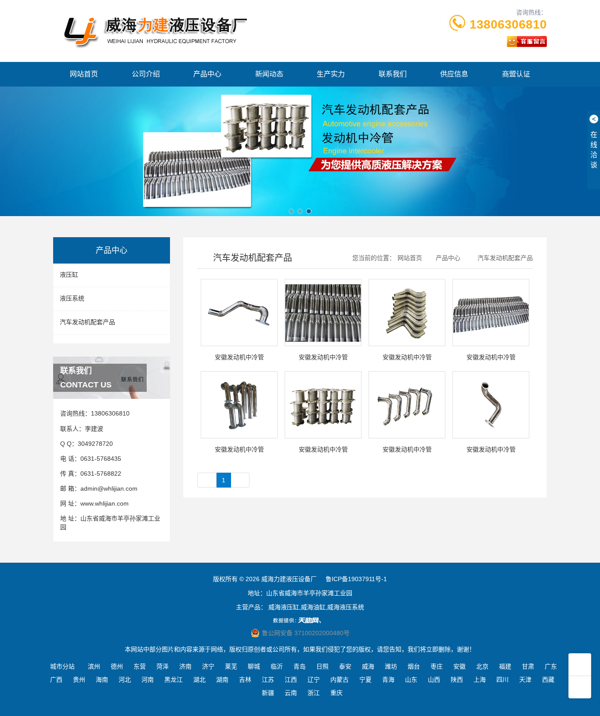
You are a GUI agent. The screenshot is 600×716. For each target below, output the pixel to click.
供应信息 (454, 74)
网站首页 (84, 74)
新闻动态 (269, 74)
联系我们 (393, 74)
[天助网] (300, 620)
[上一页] (207, 480)
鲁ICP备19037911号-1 (356, 578)
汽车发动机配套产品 (87, 321)
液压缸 (69, 274)
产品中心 (207, 74)
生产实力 (331, 74)
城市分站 (62, 666)
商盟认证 (516, 74)
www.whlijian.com (104, 503)
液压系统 (72, 298)
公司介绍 (146, 74)
